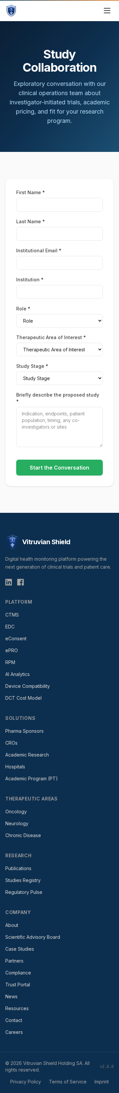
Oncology (16, 811)
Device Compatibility (27, 686)
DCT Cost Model (23, 698)
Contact (13, 1020)
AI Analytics (17, 674)
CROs (11, 743)
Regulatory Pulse (23, 892)
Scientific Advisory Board (32, 937)
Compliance (18, 972)
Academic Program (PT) (31, 778)
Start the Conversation (59, 467)
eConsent (15, 638)
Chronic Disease (23, 835)
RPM (10, 662)
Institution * (30, 279)
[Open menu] (107, 10)
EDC (10, 626)
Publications (18, 868)
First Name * (30, 192)
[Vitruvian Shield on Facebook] (20, 582)
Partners (14, 961)
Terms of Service (68, 1081)
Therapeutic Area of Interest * (51, 337)
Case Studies (19, 949)
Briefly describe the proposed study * (57, 398)
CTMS (12, 614)
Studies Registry (23, 880)
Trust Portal (17, 984)
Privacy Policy (25, 1081)
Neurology (16, 823)
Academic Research (27, 755)
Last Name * (30, 221)
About (11, 925)
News (11, 996)
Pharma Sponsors (24, 731)
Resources (17, 1008)
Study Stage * (32, 366)
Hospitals (15, 766)
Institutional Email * (38, 250)
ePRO (11, 650)
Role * (23, 308)
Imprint (102, 1081)
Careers (14, 1032)
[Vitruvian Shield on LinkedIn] (8, 582)
